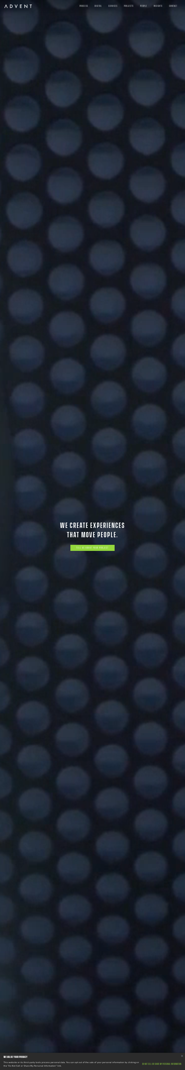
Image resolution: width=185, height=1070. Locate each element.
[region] (92, 1061)
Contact (173, 6)
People (143, 6)
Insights (158, 6)
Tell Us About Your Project (92, 547)
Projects (129, 6)
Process (84, 6)
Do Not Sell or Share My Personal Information (161, 1064)
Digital (98, 6)
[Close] (182, 1055)
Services (113, 6)
